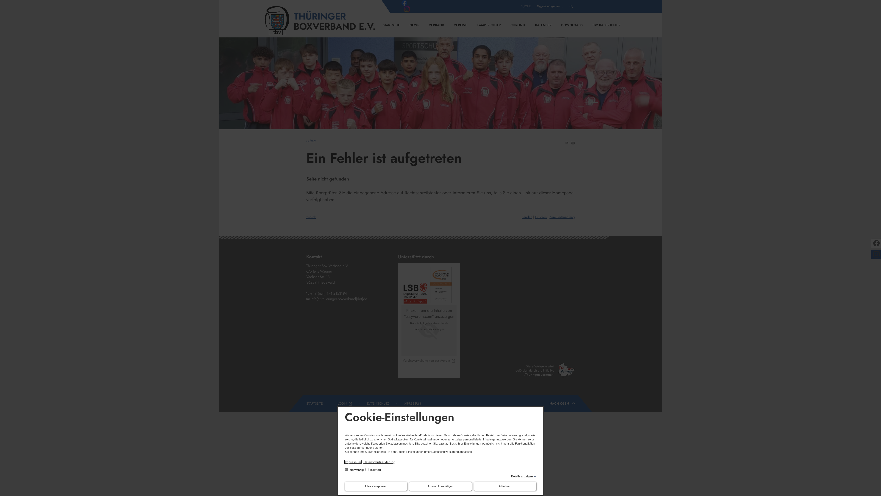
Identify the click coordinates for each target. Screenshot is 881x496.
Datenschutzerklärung (379, 462)
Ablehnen (505, 486)
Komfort (375, 470)
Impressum (353, 462)
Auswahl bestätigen (440, 486)
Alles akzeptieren (376, 486)
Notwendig (356, 470)
